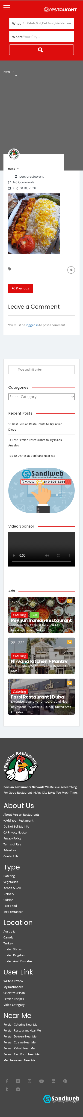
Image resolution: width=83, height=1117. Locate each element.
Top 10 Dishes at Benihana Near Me (31, 455)
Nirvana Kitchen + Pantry (39, 661)
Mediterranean (13, 911)
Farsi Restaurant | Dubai (38, 697)
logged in (32, 325)
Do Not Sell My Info (16, 826)
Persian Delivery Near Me (19, 1036)
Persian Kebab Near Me (19, 1048)
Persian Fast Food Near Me (21, 1054)
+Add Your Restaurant (18, 820)
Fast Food (10, 905)
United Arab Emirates (17, 961)
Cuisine (8, 899)
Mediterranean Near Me (19, 1060)
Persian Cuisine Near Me (19, 1042)
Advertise (9, 850)
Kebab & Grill (12, 888)
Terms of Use (12, 844)
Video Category (13, 1004)
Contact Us (10, 856)
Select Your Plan (14, 993)
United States (12, 949)
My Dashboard (13, 987)
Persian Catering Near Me (20, 1024)
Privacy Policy (12, 838)
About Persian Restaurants (21, 814)
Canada (8, 937)
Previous (22, 288)
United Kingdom (14, 955)
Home (6, 71)
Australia (9, 931)
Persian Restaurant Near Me (22, 1030)
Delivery (8, 894)
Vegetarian (10, 882)
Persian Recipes (13, 998)
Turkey (8, 943)
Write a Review (13, 981)
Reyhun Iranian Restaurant (41, 620)
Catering (19, 615)
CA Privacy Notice (15, 832)
